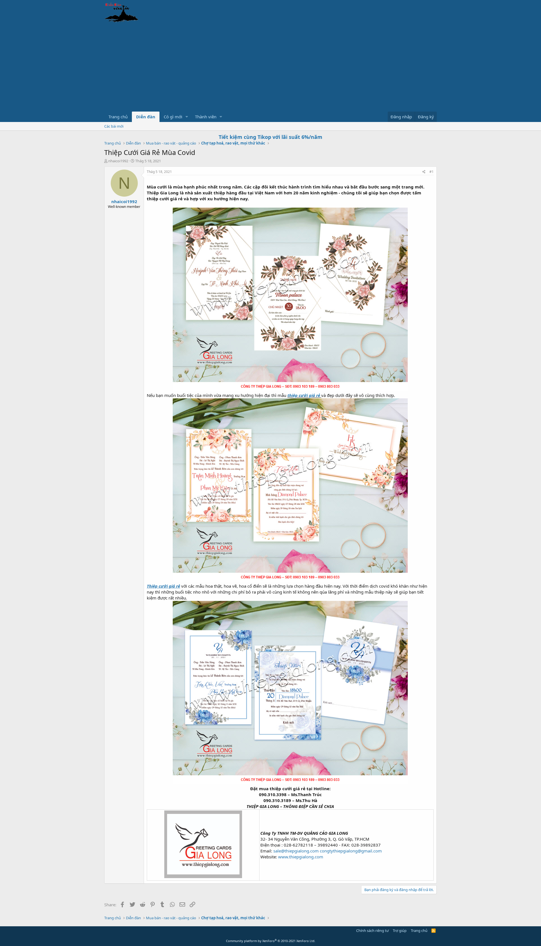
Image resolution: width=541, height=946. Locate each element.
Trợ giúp (400, 930)
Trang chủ (118, 116)
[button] (187, 117)
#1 (431, 171)
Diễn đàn (145, 116)
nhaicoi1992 (118, 160)
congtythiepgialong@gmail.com (351, 851)
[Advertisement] (270, 69)
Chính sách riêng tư (372, 930)
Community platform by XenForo (270, 941)
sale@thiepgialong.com (296, 851)
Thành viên (205, 116)
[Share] (423, 172)
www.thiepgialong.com (300, 857)
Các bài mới (113, 126)
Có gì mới (173, 116)
